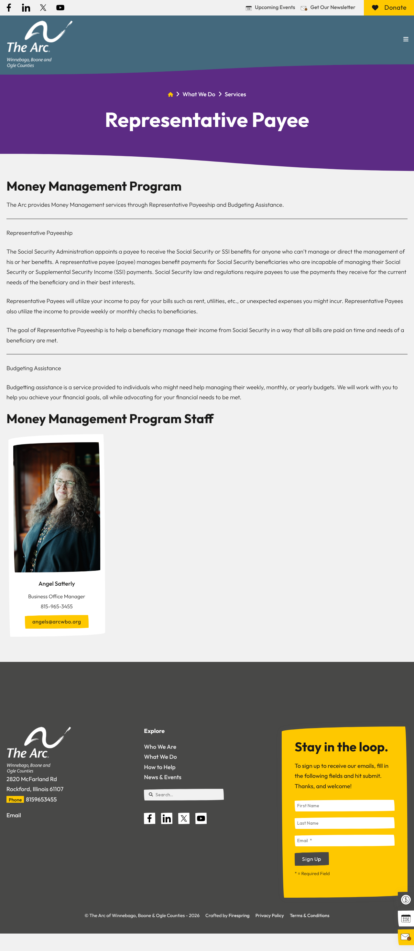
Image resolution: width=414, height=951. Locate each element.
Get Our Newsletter (332, 7)
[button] (406, 39)
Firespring (239, 915)
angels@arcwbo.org (56, 622)
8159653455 (41, 799)
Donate (395, 8)
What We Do (198, 94)
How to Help (159, 767)
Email (13, 815)
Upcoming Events (275, 7)
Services (235, 94)
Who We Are (160, 746)
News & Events (162, 777)
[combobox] (184, 794)
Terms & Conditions (309, 915)
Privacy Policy (270, 915)
